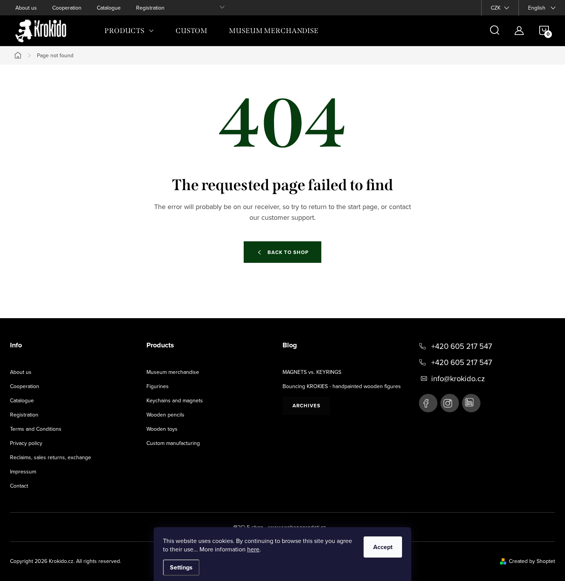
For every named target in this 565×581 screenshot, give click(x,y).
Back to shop (288, 252)
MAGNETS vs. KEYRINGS (311, 372)
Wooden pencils (165, 414)
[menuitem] (129, 30)
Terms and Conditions (35, 429)
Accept (382, 547)
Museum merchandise (172, 372)
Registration (150, 8)
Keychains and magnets (174, 400)
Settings (181, 567)
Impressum (23, 471)
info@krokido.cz (458, 378)
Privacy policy (26, 443)
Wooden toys (162, 428)
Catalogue (109, 8)
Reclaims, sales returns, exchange (50, 457)
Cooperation (66, 8)
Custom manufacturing (173, 443)
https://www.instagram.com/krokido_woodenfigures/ (449, 403)
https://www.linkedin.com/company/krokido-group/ (471, 403)
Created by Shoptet (532, 561)
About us (26, 8)
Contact (19, 486)
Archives (306, 405)
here (253, 549)
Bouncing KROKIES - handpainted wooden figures (341, 386)
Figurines (157, 386)
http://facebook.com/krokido (428, 403)
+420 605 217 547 (461, 346)
